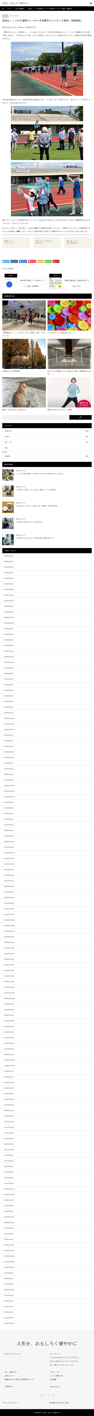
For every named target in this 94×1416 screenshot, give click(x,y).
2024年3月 (7, 701)
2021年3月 (7, 903)
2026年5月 (7, 561)
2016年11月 (8, 1194)
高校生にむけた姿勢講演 (11, 371)
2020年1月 (7, 981)
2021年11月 (8, 858)
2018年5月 (7, 1094)
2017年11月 (8, 1127)
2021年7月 (7, 881)
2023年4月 (7, 763)
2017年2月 (7, 1178)
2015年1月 (7, 1318)
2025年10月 (8, 601)
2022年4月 (7, 830)
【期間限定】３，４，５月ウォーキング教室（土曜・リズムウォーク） (24, 334)
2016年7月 (7, 1217)
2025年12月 (8, 589)
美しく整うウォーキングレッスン (62, 1365)
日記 (5, 16)
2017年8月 (7, 1144)
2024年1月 (7, 713)
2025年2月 (7, 645)
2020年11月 (8, 925)
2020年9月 (7, 937)
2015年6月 (7, 1290)
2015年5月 (7, 1295)
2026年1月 (7, 584)
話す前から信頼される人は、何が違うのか (30, 522)
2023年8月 (7, 741)
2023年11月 (8, 724)
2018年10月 (8, 1066)
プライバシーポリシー (10, 1403)
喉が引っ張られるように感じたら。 (15, 410)
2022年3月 (7, 836)
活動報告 (11, 268)
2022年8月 (7, 808)
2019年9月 (7, 1004)
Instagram (49, 1394)
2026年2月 (7, 578)
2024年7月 (7, 679)
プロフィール (54, 1372)
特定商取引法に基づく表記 (59, 1403)
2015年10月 (8, 1267)
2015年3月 (7, 1306)
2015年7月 (7, 1284)
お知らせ (46, 436)
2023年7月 (7, 746)
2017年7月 (7, 1150)
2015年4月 (7, 1301)
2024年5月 (7, 690)
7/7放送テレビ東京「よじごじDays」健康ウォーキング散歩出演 (36, 490)
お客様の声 (46, 431)
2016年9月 (7, 1206)
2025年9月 (7, 606)
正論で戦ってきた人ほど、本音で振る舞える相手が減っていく (36, 538)
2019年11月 (8, 993)
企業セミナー (9, 1376)
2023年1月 (7, 780)
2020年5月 (7, 959)
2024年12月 (8, 651)
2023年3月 (7, 769)
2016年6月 (7, 1222)
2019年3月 (7, 1038)
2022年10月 (8, 797)
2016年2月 (7, 1245)
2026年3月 (7, 573)
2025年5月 (7, 629)
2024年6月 (7, 685)
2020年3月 (7, 970)
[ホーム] (3, 7)
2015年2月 (7, 1312)
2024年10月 (8, 662)
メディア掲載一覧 (56, 1376)
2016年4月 (7, 1234)
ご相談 (17, 231)
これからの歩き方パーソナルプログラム (64, 1357)
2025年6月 (7, 623)
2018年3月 (7, 1105)
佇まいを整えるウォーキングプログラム (64, 1361)
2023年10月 (8, 729)
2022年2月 (7, 841)
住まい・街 (46, 442)
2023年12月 (8, 718)
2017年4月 (7, 1166)
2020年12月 (8, 920)
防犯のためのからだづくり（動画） (60, 410)
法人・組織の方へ (11, 1372)
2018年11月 (8, 1060)
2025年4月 (7, 634)
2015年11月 (8, 1262)
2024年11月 (8, 657)
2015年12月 (8, 1256)
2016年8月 (7, 1211)
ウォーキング (54, 1354)
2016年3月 (7, 1239)
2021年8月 (7, 875)
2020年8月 (7, 942)
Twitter (41, 1394)
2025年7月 (7, 617)
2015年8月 (7, 1278)
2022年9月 (7, 802)
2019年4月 (7, 1032)
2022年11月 (8, 791)
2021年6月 (7, 886)
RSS (53, 1394)
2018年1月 (7, 1116)
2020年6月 (7, 953)
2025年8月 (7, 612)
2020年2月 (7, 976)
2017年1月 (7, 1183)
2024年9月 (7, 668)
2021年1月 (7, 914)
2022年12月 (8, 785)
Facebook (45, 1394)
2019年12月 (8, 987)
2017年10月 (8, 1133)
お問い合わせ (54, 1387)
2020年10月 (8, 931)
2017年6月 (7, 1155)
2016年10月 (8, 1200)
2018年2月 (7, 1110)
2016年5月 (7, 1228)
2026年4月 (7, 567)
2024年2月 (7, 707)
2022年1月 (7, 847)
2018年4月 (7, 1099)
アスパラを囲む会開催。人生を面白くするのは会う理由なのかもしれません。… (41, 473)
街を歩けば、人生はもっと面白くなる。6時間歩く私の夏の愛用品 (37, 506)
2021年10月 (8, 864)
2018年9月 (7, 1071)
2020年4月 (7, 965)
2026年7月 (7, 556)
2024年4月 (7, 696)
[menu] (91, 3)
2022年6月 (7, 819)
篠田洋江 (29, 27)
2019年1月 (7, 1049)
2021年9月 (7, 869)
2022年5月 (7, 825)
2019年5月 (7, 1026)
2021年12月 (8, 853)
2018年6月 (7, 1088)
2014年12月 (8, 1323)
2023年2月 (7, 774)
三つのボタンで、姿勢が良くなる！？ (61, 333)
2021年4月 (7, 897)
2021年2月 (7, 909)
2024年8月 (7, 673)
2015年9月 (7, 1273)
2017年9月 (7, 1138)
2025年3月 (7, 640)
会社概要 (53, 1379)
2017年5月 (7, 1161)
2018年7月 (7, 1082)
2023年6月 (7, 752)
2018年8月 (7, 1077)
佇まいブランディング (13, 1354)
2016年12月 (8, 1189)
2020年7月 (7, 948)
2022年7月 (7, 813)
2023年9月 (7, 735)
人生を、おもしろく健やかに (47, 1343)
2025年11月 (8, 595)
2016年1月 (7, 1250)
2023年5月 (7, 757)
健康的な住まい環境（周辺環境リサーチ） (20, 1379)
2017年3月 (7, 1172)
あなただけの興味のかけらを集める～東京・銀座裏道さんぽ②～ (69, 372)
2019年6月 (7, 1021)
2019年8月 (7, 1009)
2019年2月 (7, 1043)
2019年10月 (8, 998)
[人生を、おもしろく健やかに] (43, 3)
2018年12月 (8, 1054)
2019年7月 (7, 1015)
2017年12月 (8, 1122)
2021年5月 (7, 892)
